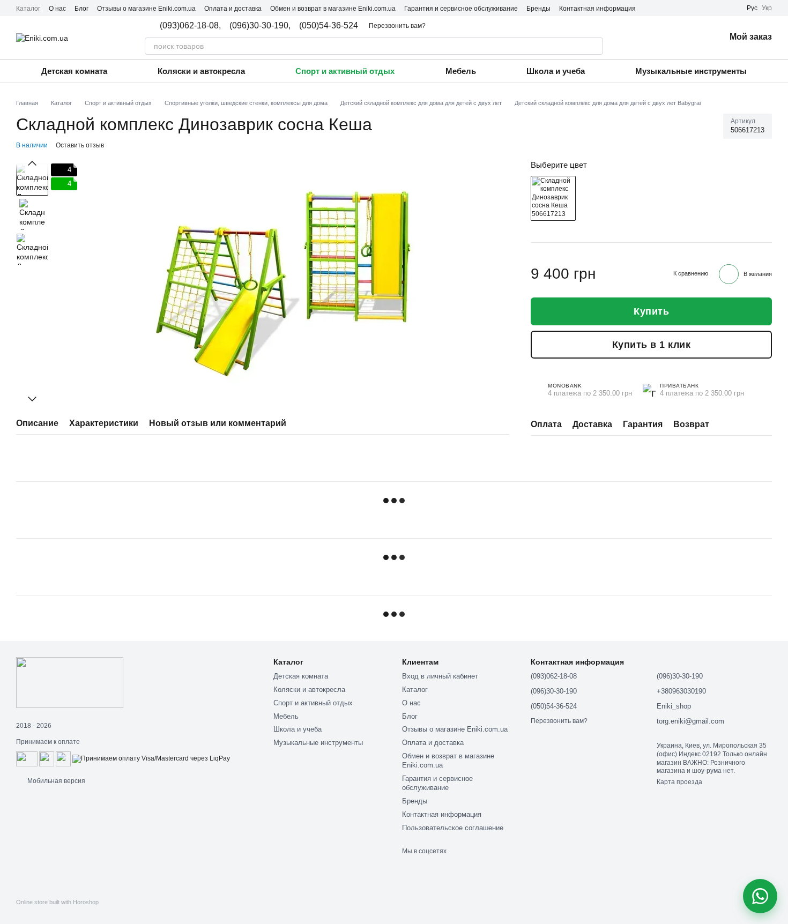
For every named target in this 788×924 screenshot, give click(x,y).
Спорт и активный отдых (345, 71)
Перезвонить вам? (397, 25)
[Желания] (688, 37)
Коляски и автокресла (201, 71)
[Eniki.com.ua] (69, 681)
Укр (767, 8)
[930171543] (553, 198)
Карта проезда (679, 782)
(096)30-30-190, (260, 25)
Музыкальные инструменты (691, 71)
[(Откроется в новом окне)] (46, 758)
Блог (81, 8)
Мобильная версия (55, 781)
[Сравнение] (661, 37)
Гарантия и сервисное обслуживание (461, 8)
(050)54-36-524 (328, 25)
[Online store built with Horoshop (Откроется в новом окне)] (57, 911)
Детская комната (74, 71)
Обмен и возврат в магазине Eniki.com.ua (333, 8)
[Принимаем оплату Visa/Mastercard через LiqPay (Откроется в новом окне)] (151, 758)
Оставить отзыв (80, 145)
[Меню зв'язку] (760, 896)
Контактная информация (597, 8)
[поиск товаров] (594, 46)
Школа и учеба (555, 71)
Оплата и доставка (233, 8)
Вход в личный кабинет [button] (440, 676)
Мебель (460, 71)
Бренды (538, 8)
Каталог (28, 8)
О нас (57, 8)
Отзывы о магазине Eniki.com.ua (146, 8)
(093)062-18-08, (190, 25)
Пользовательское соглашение (452, 828)
